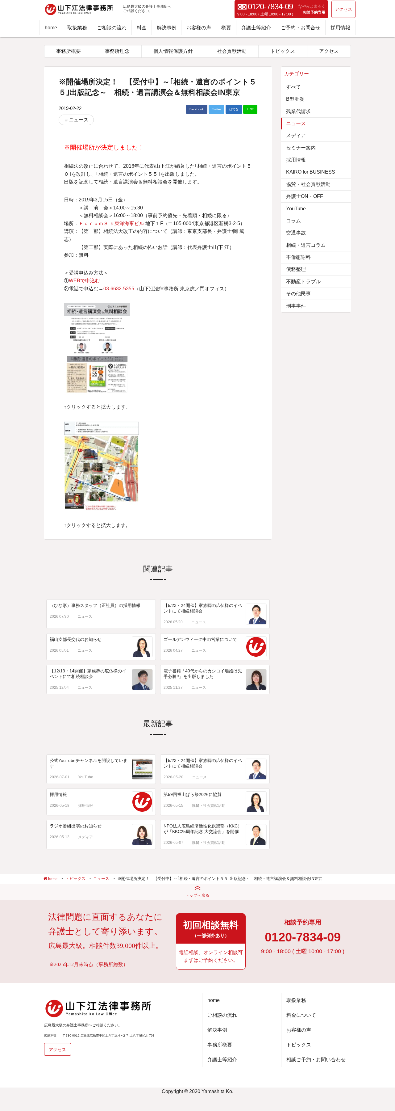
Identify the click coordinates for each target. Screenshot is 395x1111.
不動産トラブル (303, 281)
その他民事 (298, 293)
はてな (234, 109)
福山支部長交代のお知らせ (76, 639)
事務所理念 (117, 51)
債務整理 (296, 269)
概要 (226, 27)
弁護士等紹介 (256, 27)
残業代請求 (298, 111)
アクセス (343, 9)
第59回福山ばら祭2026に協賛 (193, 794)
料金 (142, 27)
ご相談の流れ (112, 27)
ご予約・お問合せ (300, 27)
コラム (293, 220)
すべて (293, 87)
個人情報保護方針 (173, 51)
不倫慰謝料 (298, 257)
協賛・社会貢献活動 (208, 805)
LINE (250, 109)
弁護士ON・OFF (304, 196)
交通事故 (296, 232)
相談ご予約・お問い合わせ (316, 1059)
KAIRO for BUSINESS (310, 172)
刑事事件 (296, 306)
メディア (85, 837)
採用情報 (340, 27)
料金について (301, 1015)
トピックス (282, 51)
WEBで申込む (84, 280)
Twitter (216, 109)
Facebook (196, 109)
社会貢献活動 (232, 51)
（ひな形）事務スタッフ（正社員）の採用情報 (95, 605)
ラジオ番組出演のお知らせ (76, 825)
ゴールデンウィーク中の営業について (200, 639)
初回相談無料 (211, 929)
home (51, 27)
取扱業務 (77, 27)
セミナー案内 (301, 147)
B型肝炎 (295, 99)
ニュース (79, 119)
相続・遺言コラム (306, 245)
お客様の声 (198, 27)
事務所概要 (68, 51)
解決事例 (167, 27)
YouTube (85, 777)
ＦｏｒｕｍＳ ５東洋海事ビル (111, 223)
